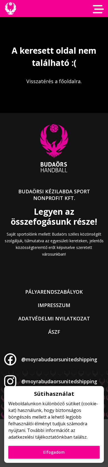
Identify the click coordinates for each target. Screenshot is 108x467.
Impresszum (54, 305)
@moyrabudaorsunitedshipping (59, 359)
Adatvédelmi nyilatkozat (54, 318)
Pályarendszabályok (54, 291)
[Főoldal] (10, 8)
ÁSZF (54, 331)
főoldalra (70, 81)
